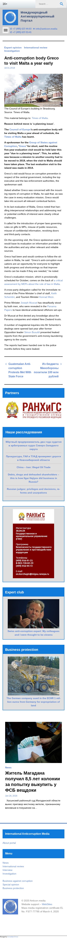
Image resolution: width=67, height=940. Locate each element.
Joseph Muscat (29, 302)
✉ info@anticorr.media (45, 28)
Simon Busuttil (32, 332)
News (8, 767)
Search (61, 4)
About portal (9, 842)
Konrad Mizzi (46, 297)
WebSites (47, 904)
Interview (7, 870)
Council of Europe (20, 129)
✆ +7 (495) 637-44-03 (20, 28)
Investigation (12, 51)
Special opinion (11, 884)
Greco (22, 146)
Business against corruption (18, 880)
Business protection (13, 888)
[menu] (6, 30)
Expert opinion (13, 47)
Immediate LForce (12, 937)
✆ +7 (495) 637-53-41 (20, 32)
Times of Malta (40, 118)
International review (35, 47)
